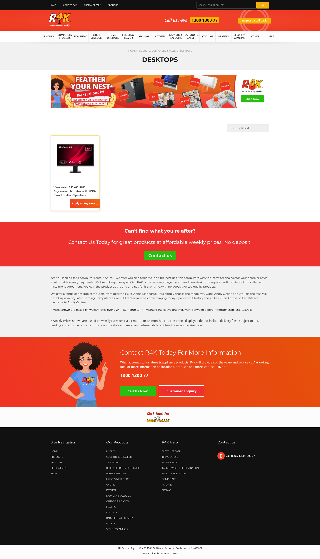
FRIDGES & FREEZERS (117, 479)
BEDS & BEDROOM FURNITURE (122, 468)
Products (144, 50)
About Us (113, 5)
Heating (223, 36)
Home (53, 5)
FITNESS (110, 523)
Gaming (144, 36)
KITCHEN (111, 490)
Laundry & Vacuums (175, 36)
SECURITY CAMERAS (117, 529)
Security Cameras (239, 36)
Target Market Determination (180, 468)
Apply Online (77, 302)
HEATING (111, 506)
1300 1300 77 (204, 20)
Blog (54, 473)
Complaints (169, 479)
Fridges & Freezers (128, 36)
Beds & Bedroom (96, 36)
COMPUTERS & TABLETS (165, 50)
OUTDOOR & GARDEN (118, 501)
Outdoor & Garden (191, 36)
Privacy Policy (171, 462)
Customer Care (92, 5)
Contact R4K (70, 5)
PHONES (111, 451)
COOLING (111, 512)
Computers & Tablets (65, 36)
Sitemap (166, 490)
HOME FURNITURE (116, 473)
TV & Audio (80, 36)
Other (255, 36)
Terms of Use (170, 456)
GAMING (110, 484)
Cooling (207, 36)
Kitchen (160, 36)
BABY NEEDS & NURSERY (119, 518)
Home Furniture (112, 36)
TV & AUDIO (112, 462)
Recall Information (174, 473)
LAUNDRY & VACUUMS (118, 495)
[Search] (262, 5)
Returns (167, 484)
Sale (271, 36)
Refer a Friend (59, 468)
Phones (49, 36)
